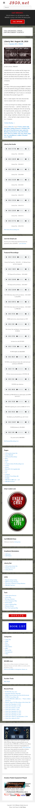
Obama (25, 133)
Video (6, 653)
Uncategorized (8, 652)
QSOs (6, 648)
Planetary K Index (9, 606)
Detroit (8, 130)
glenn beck (25, 130)
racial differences (13, 135)
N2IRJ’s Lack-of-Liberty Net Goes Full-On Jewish (17, 695)
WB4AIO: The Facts (10, 585)
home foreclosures (13, 132)
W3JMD (7, 478)
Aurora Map (8, 597)
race (8, 135)
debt (5, 130)
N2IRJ (6, 641)
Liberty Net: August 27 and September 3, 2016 (16, 716)
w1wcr (5, 137)
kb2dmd (26, 132)
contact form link (26, 747)
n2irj (19, 133)
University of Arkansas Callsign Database (15, 583)
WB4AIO (20, 44)
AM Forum (7, 554)
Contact (7, 465)
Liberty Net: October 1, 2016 (12, 709)
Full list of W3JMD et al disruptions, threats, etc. (15, 669)
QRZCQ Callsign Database (11, 581)
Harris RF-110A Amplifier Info (12, 469)
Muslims (15, 133)
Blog (6, 458)
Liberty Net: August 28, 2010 (16, 41)
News (6, 643)
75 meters (20, 126)
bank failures (7, 128)
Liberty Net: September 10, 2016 (13, 715)
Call (6, 462)
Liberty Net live (9, 569)
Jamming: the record (10, 568)
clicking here (17, 542)
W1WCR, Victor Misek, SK (11, 476)
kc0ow (5, 133)
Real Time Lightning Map (11, 608)
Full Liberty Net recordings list (11, 229)
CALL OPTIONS (17, 21)
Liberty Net (11, 126)
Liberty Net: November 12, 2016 (13, 706)
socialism (19, 135)
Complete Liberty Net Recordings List (14, 464)
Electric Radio (8, 602)
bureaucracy (18, 128)
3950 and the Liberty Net (11, 453)
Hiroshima (6, 132)
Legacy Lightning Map (11, 604)
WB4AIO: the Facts (10, 481)
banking (13, 128)
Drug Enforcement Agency (16, 130)
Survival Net (8, 650)
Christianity (24, 128)
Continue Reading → (9, 123)
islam (19, 132)
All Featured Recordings (11, 457)
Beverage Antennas (10, 599)
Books (6, 460)
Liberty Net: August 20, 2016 (12, 718)
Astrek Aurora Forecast (10, 595)
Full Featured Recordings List (11, 441)
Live (6, 471)
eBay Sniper (7, 681)
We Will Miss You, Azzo (11, 691)
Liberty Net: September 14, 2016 (13, 713)
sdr (6, 472)
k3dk (22, 132)
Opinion (7, 645)
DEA (28, 128)
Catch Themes (23, 807)
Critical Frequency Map (11, 601)
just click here (22, 243)
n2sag (22, 133)
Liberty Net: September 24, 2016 (13, 711)
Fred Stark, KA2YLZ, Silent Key (13, 693)
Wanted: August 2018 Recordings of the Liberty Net (18, 702)
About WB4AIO (9, 455)
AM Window (8, 556)
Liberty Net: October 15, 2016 (12, 707)
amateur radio (26, 126)
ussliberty (7, 474)
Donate (7, 467)
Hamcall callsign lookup (11, 580)
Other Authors (8, 646)
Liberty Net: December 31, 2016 (13, 704)
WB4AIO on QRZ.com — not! (12, 479)
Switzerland (24, 135)
